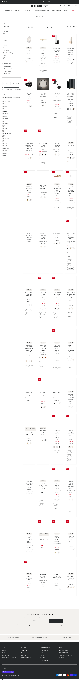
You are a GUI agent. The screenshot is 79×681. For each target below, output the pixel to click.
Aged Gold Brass (40, 66)
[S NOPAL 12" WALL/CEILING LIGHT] (71, 134)
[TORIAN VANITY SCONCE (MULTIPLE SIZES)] (71, 472)
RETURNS (42, 658)
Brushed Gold (72, 407)
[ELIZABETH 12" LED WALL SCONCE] (57, 39)
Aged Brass (30, 158)
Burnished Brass (72, 447)
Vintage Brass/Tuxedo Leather (54, 203)
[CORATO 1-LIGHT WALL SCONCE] (29, 39)
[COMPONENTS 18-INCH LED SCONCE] (29, 472)
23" (40, 313)
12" (43, 162)
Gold (43, 358)
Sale (73, 10)
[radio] (29, 27)
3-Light (69, 459)
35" (40, 317)
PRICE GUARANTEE (45, 660)
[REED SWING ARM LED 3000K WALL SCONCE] (43, 176)
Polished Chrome (29, 492)
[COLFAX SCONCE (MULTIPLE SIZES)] (57, 472)
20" (58, 207)
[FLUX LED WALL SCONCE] (29, 84)
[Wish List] (69, 6)
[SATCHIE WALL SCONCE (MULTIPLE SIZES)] (29, 281)
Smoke (40, 362)
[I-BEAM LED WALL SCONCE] (29, 383)
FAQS (41, 653)
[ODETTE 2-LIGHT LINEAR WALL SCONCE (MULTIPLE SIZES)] (43, 39)
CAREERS (61, 658)
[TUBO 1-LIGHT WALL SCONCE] (29, 420)
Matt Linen (71, 59)
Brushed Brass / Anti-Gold (29, 61)
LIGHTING (5, 650)
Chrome (46, 66)
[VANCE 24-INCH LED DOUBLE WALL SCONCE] (57, 565)
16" (41, 70)
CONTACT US (44, 650)
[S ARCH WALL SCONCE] (71, 39)
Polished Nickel (58, 154)
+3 (71, 63)
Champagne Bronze (54, 243)
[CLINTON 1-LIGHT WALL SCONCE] (57, 134)
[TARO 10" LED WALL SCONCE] (43, 525)
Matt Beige (68, 59)
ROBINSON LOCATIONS (9, 658)
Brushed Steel (73, 248)
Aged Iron (42, 407)
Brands (66, 10)
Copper (45, 358)
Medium (55, 113)
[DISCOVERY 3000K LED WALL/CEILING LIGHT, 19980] (43, 84)
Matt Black (73, 59)
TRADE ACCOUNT (26, 658)
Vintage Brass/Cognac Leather (57, 203)
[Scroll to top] (75, 676)
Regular (70, 312)
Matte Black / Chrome (30, 444)
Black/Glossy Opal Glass (43, 154)
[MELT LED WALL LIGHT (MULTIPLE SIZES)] (43, 334)
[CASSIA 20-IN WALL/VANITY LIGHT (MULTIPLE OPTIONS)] (29, 134)
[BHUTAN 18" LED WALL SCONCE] (71, 525)
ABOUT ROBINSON (64, 650)
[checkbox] (11, 26)
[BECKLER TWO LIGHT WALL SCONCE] (57, 383)
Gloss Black (30, 106)
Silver (40, 358)
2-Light (69, 121)
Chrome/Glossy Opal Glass (40, 158)
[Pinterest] (6, 2)
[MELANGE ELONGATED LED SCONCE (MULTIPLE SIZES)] (29, 334)
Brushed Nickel (54, 61)
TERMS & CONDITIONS (65, 655)
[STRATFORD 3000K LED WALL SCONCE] (29, 565)
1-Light (69, 117)
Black (43, 66)
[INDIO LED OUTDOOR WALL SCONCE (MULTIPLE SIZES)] (57, 420)
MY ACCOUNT (25, 650)
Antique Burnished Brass (26, 361)
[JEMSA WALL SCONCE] (43, 420)
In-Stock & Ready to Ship (42, 10)
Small (69, 256)
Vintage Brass (29, 245)
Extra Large (71, 268)
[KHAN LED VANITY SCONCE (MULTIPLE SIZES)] (71, 420)
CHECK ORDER (25, 653)
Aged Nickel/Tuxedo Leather (60, 203)
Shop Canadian (56, 10)
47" (44, 313)
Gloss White (28, 106)
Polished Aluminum (43, 106)
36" (73, 207)
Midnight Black (54, 109)
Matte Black (28, 158)
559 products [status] (50, 27)
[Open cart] (76, 6)
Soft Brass (40, 496)
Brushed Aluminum (68, 113)
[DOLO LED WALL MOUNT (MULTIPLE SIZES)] (43, 472)
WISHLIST (23, 655)
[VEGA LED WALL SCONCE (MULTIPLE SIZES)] (71, 176)
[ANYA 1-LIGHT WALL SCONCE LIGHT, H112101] (29, 525)
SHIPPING (42, 655)
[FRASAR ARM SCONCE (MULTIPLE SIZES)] (57, 84)
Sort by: (71, 26)
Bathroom (18, 10)
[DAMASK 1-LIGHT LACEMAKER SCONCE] (71, 383)
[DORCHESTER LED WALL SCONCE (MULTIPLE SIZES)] (57, 281)
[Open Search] (60, 6)
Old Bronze (54, 403)
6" (54, 313)
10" (27, 365)
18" (26, 309)
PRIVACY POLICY (63, 653)
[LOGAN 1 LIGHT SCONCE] (43, 383)
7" (55, 451)
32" (54, 211)
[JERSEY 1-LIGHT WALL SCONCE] (29, 225)
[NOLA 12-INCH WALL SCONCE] (43, 134)
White (71, 109)
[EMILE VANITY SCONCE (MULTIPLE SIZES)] (71, 225)
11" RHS (55, 317)
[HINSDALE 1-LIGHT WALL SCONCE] (71, 565)
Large (55, 117)
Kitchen (27, 10)
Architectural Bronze (73, 109)
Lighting (7, 10)
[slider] (3, 87)
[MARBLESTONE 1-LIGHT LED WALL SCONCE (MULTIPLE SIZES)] (71, 281)
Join (56, 621)
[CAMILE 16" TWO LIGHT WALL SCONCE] (43, 225)
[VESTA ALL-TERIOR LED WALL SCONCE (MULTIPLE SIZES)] (57, 334)
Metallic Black (43, 496)
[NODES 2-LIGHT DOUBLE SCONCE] (57, 525)
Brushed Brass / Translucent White (32, 61)
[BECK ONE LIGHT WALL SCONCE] (43, 565)
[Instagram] (4, 2)
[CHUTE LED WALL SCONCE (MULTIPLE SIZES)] (43, 281)
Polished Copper (32, 550)
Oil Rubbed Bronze (69, 407)
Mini (41, 366)
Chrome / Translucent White (26, 61)
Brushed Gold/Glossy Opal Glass (40, 154)
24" (45, 70)
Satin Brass (57, 109)
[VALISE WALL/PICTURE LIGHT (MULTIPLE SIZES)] (57, 176)
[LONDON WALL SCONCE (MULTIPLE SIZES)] (71, 334)
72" (59, 367)
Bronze (32, 361)
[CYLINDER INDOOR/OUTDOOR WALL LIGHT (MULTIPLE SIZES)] (71, 84)
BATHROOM (5, 655)
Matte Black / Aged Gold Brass (28, 444)
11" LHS (55, 321)
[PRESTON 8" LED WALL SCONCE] (29, 176)
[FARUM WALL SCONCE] (57, 225)
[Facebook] (2, 2)
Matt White (68, 63)
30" (26, 313)
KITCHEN (4, 653)
